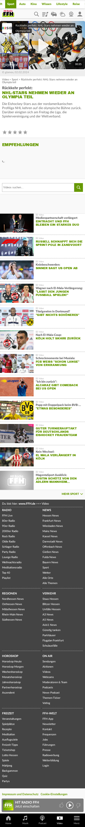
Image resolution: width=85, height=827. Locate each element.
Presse (46, 750)
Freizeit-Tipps (10, 745)
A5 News (47, 620)
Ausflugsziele (10, 739)
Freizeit (8, 713)
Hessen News (50, 515)
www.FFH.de (27, 503)
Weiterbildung (50, 760)
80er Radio (8, 521)
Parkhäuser (49, 635)
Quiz (4, 776)
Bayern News (50, 562)
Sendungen (48, 661)
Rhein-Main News (12, 614)
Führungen (48, 745)
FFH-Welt (49, 713)
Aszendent (8, 692)
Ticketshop (8, 750)
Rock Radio (8, 536)
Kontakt (47, 729)
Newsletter (49, 724)
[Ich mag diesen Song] (61, 805)
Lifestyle (62, 4)
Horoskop (10, 656)
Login (45, 765)
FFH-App (47, 719)
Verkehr (49, 593)
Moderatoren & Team (54, 682)
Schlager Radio (10, 547)
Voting (46, 703)
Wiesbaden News (52, 526)
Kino (34, 4)
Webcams (48, 677)
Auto (22, 4)
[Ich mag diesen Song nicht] (77, 805)
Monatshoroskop (12, 677)
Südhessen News (12, 620)
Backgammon (10, 771)
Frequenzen (49, 734)
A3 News (47, 614)
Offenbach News (52, 547)
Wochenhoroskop (12, 672)
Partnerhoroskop (12, 687)
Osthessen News (12, 604)
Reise (76, 4)
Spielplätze (8, 724)
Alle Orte (47, 578)
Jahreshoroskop (11, 682)
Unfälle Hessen (51, 609)
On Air (47, 656)
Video (5, 79)
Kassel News (50, 536)
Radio (6, 510)
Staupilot (54, 12)
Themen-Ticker (51, 698)
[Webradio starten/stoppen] (69, 805)
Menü (76, 823)
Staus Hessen (50, 599)
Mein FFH (80, 12)
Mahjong (7, 765)
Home (8, 823)
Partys (6, 781)
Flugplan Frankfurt (53, 640)
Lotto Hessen (10, 755)
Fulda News (49, 557)
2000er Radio (10, 531)
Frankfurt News (51, 521)
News (46, 510)
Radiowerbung (50, 755)
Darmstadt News (52, 541)
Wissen (46, 4)
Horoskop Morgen (13, 667)
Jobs (45, 739)
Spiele (5, 760)
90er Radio (8, 526)
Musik (25, 823)
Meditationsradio (12, 567)
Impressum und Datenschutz (20, 794)
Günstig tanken (51, 630)
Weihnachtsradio (11, 562)
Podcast (42, 823)
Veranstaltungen (11, 719)
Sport (10, 4)
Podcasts (47, 687)
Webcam (71, 12)
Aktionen (47, 667)
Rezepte (7, 729)
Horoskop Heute (12, 661)
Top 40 (6, 573)
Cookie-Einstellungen (54, 794)
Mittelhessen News (13, 609)
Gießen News (50, 552)
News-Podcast (51, 692)
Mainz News (49, 531)
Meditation (8, 734)
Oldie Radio (8, 541)
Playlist (45, 12)
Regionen (9, 593)
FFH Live (7, 515)
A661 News (49, 625)
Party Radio (8, 552)
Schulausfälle (50, 646)
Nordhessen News (13, 599)
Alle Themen (49, 583)
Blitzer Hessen (51, 604)
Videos (46, 672)
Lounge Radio (10, 557)
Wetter (62, 12)
